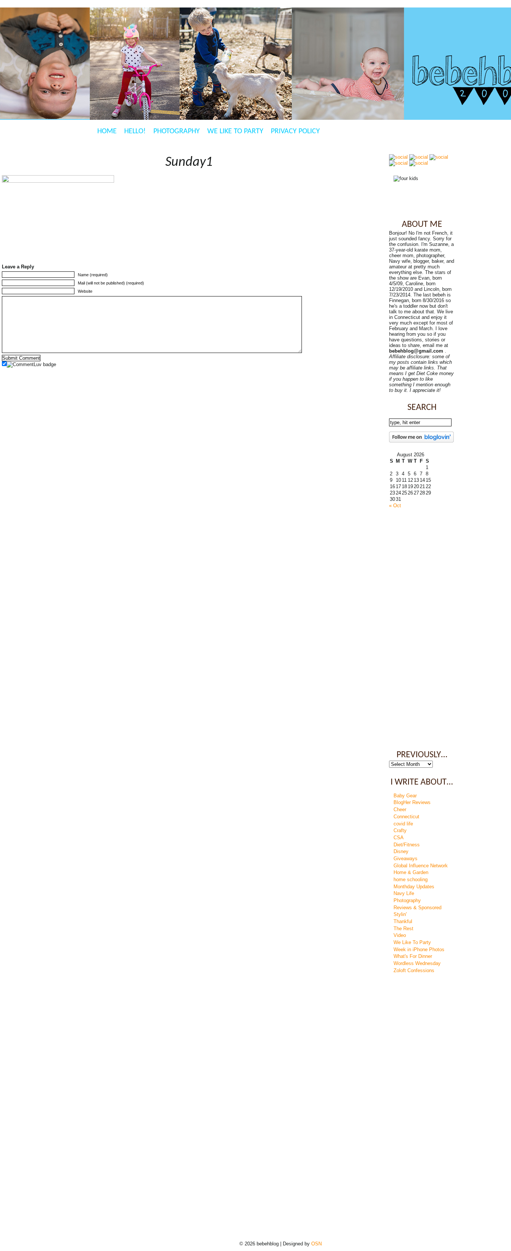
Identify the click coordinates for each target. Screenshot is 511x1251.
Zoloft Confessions (414, 970)
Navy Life (404, 893)
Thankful (403, 921)
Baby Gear (405, 795)
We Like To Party (235, 131)
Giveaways (405, 858)
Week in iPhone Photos (419, 949)
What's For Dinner (413, 956)
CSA (399, 837)
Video (400, 935)
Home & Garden (411, 872)
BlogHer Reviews (412, 802)
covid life (403, 824)
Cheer (400, 809)
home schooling (411, 879)
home (107, 131)
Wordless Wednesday (417, 963)
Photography (176, 131)
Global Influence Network (421, 865)
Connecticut (406, 816)
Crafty (400, 830)
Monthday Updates (414, 886)
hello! (135, 131)
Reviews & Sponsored (417, 907)
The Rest (403, 928)
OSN (316, 1244)
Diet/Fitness (407, 844)
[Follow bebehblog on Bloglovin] (421, 441)
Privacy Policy (295, 131)
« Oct (395, 505)
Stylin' (400, 914)
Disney (401, 851)
